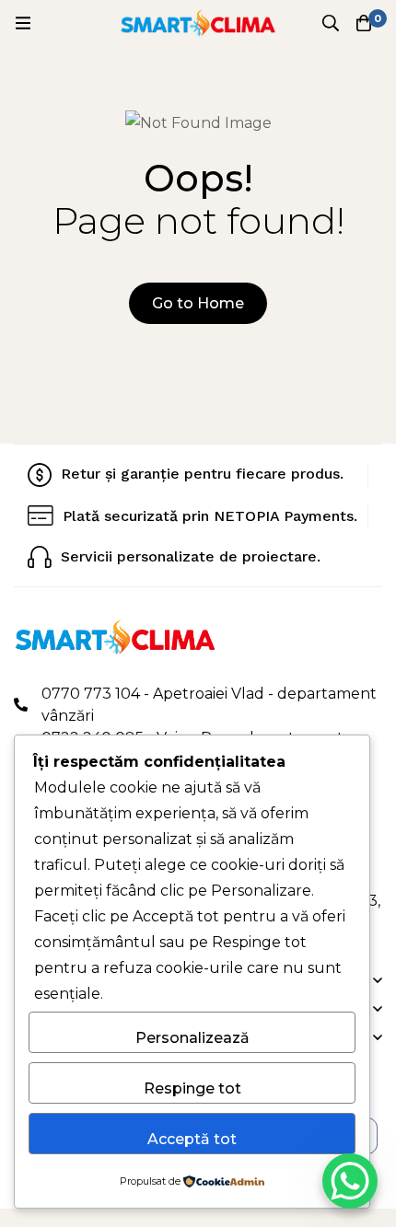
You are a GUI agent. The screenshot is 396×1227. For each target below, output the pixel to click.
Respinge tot (192, 1088)
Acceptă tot (192, 1139)
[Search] (330, 23)
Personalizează (192, 1038)
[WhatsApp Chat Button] (350, 1181)
